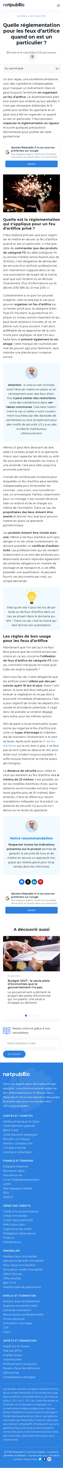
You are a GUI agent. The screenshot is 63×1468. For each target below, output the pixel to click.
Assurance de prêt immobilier (23, 1260)
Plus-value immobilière (19, 1265)
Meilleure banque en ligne (21, 1121)
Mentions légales (36, 1452)
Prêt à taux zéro (14, 1224)
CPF (6, 1327)
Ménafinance (12, 1242)
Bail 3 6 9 (9, 1282)
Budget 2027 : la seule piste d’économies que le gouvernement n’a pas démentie (29, 985)
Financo (8, 1237)
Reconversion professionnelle (23, 1314)
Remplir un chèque (16, 1139)
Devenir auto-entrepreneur (21, 1301)
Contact (17, 1459)
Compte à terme (14, 1147)
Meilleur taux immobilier (20, 1256)
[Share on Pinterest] (40, 882)
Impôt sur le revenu (16, 1346)
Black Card (10, 1130)
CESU (7, 1332)
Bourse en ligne (14, 1170)
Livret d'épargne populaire (21, 1179)
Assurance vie (12, 1175)
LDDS (7, 1184)
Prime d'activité (14, 1319)
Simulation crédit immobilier (23, 1269)
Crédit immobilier (15, 1215)
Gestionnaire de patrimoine (22, 1287)
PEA (6, 1192)
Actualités (38, 16)
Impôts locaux (12, 1355)
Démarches (11, 1372)
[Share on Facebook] (21, 882)
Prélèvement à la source (20, 1364)
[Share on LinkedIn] (34, 882)
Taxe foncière (12, 1359)
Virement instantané (17, 1152)
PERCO (8, 1197)
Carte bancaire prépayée (20, 1134)
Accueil (22, 16)
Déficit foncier (12, 1274)
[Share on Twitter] (28, 882)
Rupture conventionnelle (20, 1305)
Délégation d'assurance (19, 1233)
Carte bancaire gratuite (19, 1125)
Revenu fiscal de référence (21, 1368)
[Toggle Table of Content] (54, 68)
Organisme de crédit (17, 1229)
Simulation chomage (17, 1323)
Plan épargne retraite (17, 1188)
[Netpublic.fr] (13, 5)
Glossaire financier (15, 1166)
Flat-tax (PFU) (12, 1350)
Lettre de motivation (17, 1310)
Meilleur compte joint (18, 1143)
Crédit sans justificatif (18, 1220)
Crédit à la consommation (21, 1211)
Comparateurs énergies (19, 1377)
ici (48, 287)
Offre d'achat (12, 1278)
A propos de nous (37, 1455)
